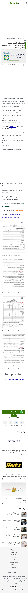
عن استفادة (14, 552)
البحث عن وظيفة (14, 550)
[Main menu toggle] (26, 3)
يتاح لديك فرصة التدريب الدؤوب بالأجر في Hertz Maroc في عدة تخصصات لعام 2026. (14, 475)
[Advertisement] (14, 20)
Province (12, 127)
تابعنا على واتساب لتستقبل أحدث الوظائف (11, 413)
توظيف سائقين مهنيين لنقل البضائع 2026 (12, 521)
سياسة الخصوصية (14, 560)
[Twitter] (13, 587)
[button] (1, 3)
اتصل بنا (14, 567)
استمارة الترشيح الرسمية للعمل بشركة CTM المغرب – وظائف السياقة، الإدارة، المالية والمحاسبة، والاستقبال (11, 543)
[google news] (15, 587)
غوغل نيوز (14, 557)
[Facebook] (17, 587)
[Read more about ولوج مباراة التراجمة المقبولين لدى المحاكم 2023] (13, 489)
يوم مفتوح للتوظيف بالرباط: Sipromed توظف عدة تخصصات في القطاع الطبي (14, 451)
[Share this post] (2, 64)
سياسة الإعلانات (14, 562)
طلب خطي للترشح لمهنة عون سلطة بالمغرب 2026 (11, 535)
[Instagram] (10, 587)
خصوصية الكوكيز (14, 565)
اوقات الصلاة (14, 555)
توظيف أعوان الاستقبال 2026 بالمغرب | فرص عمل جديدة (13, 513)
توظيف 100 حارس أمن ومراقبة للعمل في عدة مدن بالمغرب (13, 528)
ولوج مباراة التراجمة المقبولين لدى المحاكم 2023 (15, 499)
